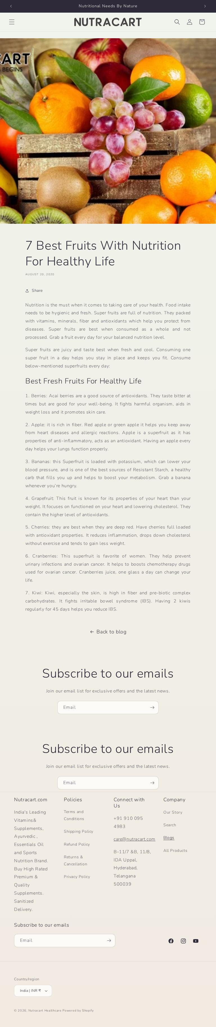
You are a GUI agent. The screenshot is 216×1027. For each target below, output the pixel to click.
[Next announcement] (205, 6)
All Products (175, 850)
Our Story (172, 812)
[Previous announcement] (11, 6)
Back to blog (111, 631)
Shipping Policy (78, 831)
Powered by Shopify (78, 1010)
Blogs (168, 837)
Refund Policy (77, 844)
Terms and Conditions (74, 815)
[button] (12, 22)
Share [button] (37, 290)
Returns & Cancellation (75, 860)
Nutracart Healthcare (45, 1010)
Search (169, 825)
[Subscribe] (152, 707)
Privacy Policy (77, 876)
